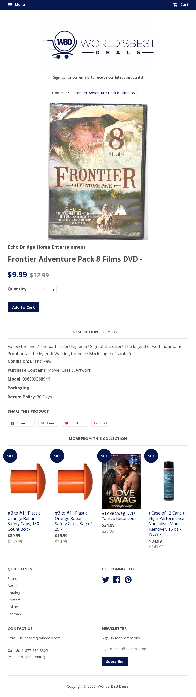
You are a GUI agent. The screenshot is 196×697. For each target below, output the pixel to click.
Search (13, 578)
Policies (14, 606)
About (12, 585)
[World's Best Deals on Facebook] (117, 579)
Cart (183, 4)
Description (85, 331)
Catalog (14, 592)
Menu (19, 4)
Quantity (17, 289)
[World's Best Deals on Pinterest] (128, 579)
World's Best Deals (113, 686)
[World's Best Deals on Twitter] (105, 579)
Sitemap (14, 614)
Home (57, 92)
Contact (14, 599)
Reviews (111, 331)
